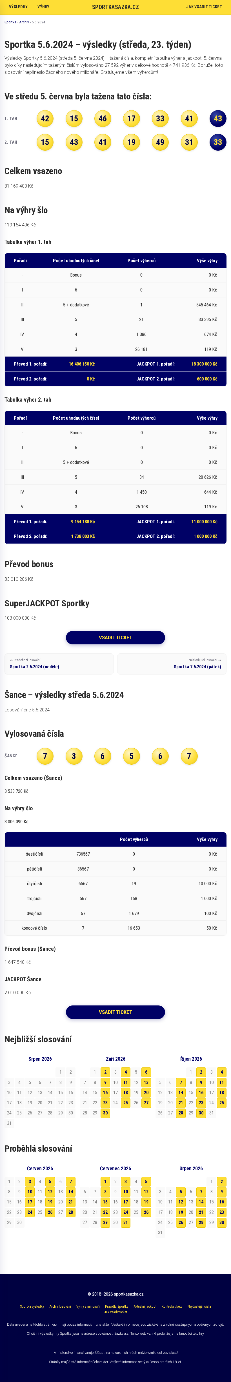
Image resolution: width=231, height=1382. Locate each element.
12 (50, 1191)
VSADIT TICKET (115, 637)
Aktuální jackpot (145, 1306)
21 (181, 1102)
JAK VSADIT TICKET (204, 7)
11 (125, 1082)
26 (50, 1212)
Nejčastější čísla (199, 1306)
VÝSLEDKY (18, 7)
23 (105, 1102)
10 (30, 1191)
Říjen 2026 (191, 1059)
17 (30, 1202)
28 (181, 1113)
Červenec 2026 (115, 1168)
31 (125, 1222)
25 (125, 1102)
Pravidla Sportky (116, 1306)
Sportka (10, 22)
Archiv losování (60, 1306)
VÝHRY (43, 7)
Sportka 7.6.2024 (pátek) (197, 663)
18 (125, 1092)
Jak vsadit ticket (115, 1312)
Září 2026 (115, 1059)
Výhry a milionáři (88, 1306)
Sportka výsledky (32, 1306)
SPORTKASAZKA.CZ (115, 7)
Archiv (24, 22)
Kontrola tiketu (172, 1306)
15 (105, 1202)
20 (146, 1092)
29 (105, 1222)
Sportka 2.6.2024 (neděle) (34, 663)
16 (105, 1092)
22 (105, 1212)
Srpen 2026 (40, 1059)
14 (181, 1092)
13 (146, 1082)
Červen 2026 (40, 1168)
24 (30, 1212)
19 (50, 1202)
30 (105, 1113)
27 (146, 1102)
